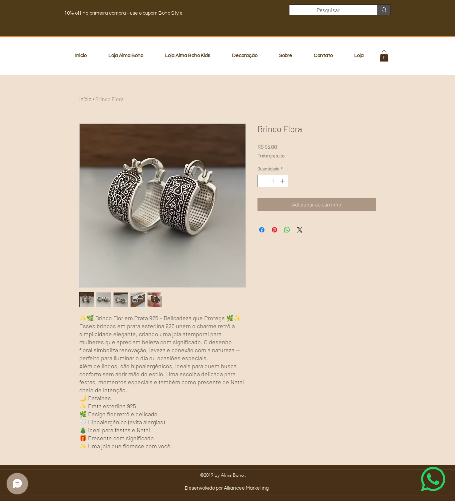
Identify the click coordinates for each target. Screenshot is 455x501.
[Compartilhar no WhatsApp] (287, 230)
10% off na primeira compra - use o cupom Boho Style (123, 13)
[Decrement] (262, 181)
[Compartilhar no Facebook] (262, 230)
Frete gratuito (270, 155)
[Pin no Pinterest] (274, 230)
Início (85, 99)
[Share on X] (300, 230)
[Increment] (283, 181)
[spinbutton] (273, 181)
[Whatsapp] (433, 479)
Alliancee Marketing (246, 488)
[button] (384, 55)
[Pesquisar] (383, 10)
